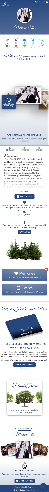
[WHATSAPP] (41, 40)
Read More (24, 192)
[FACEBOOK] (16, 40)
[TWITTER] (33, 40)
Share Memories (26, 481)
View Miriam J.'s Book (24, 365)
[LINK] (41, 45)
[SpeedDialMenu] (43, 486)
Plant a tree (24, 232)
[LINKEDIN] (7, 45)
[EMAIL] (16, 45)
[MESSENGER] (24, 40)
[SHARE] (33, 45)
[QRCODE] (7, 40)
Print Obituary (26, 196)
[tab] (10, 148)
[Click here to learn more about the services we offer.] (24, 467)
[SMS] (24, 45)
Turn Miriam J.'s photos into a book (24, 135)
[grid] (24, 108)
